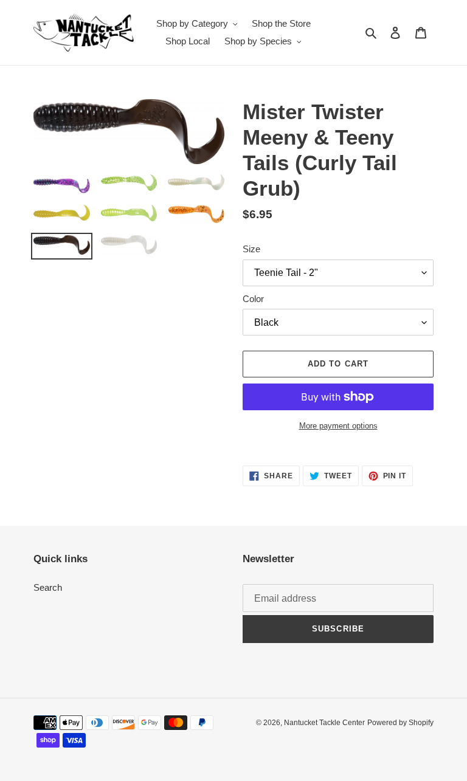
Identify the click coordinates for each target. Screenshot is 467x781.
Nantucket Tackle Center (324, 722)
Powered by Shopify (400, 722)
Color (253, 299)
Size (251, 249)
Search (47, 587)
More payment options (338, 425)
